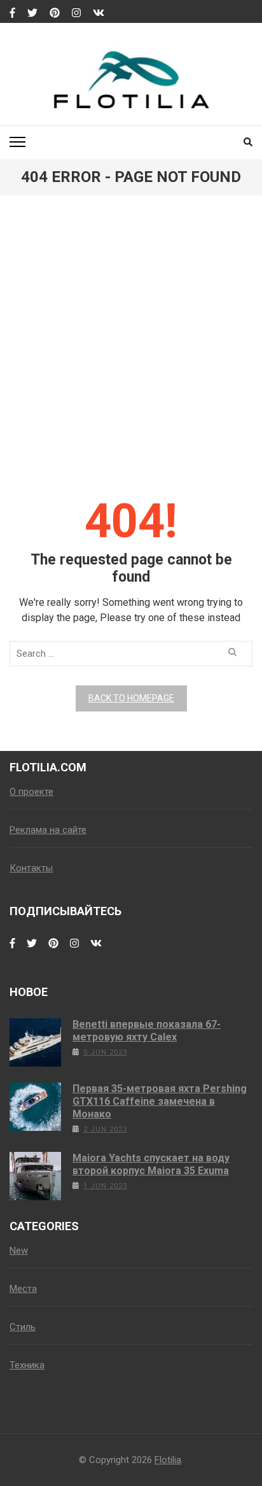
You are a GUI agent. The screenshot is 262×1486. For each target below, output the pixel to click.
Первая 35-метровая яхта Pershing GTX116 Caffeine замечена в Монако (159, 1101)
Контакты (31, 868)
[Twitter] (32, 13)
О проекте (31, 791)
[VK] (98, 13)
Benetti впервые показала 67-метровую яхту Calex (146, 1030)
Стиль (23, 1327)
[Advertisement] (131, 353)
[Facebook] (12, 13)
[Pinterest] (55, 13)
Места (23, 1288)
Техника (27, 1365)
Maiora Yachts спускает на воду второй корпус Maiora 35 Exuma (151, 1164)
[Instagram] (76, 13)
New (19, 1250)
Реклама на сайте (48, 830)
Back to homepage (131, 698)
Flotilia (168, 1460)
